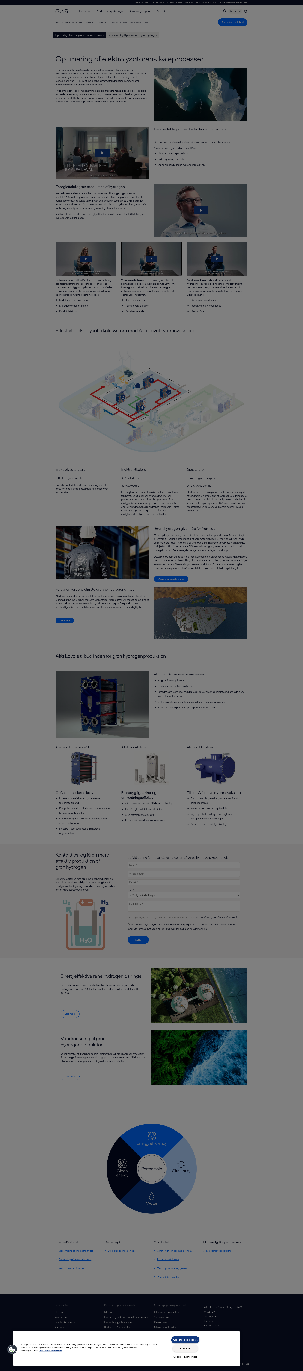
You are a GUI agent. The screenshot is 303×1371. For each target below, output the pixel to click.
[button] (12, 1349)
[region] (126, 1348)
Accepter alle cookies (185, 1339)
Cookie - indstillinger (185, 1356)
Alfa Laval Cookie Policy (50, 1350)
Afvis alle (185, 1348)
